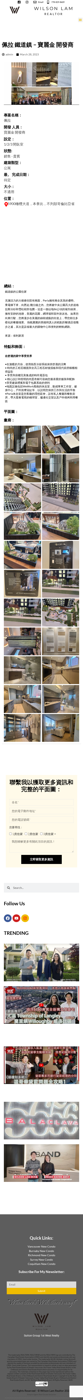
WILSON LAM (54, 8)
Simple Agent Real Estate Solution (41, 1394)
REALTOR (53, 14)
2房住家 (33, 834)
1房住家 (17, 834)
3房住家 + (49, 834)
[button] (80, 20)
